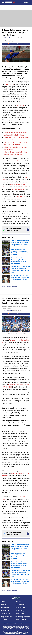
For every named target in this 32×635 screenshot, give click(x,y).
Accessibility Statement (22, 617)
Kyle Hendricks (15, 184)
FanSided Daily (20, 608)
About (3, 602)
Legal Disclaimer (6, 617)
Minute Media (10, 623)
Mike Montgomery (18, 189)
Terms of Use (5, 614)
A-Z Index (4, 620)
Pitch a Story (5, 611)
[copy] (12, 41)
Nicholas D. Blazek (9, 38)
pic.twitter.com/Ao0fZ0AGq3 (11, 413)
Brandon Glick (8, 310)
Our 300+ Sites (20, 605)
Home (3, 286)
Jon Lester (20, 105)
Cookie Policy (19, 614)
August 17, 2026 (6, 417)
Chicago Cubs (9, 84)
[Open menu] (3, 2)
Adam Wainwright (18, 161)
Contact (3, 605)
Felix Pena (23, 187)
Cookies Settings (20, 620)
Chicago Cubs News (12, 286)
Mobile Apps (5, 608)
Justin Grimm (20, 196)
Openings (18, 602)
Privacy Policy (19, 611)
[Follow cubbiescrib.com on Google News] (28, 229)
